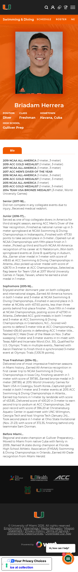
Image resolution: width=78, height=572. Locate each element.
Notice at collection (19, 567)
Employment (13, 528)
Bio (12, 150)
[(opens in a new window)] (16, 478)
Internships (31, 528)
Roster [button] (61, 19)
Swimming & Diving (18, 19)
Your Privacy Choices (30, 561)
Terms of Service (57, 531)
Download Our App (58, 533)
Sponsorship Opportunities (25, 533)
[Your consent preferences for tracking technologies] (6, 565)
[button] (72, 7)
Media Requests (51, 528)
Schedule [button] (44, 19)
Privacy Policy (34, 531)
